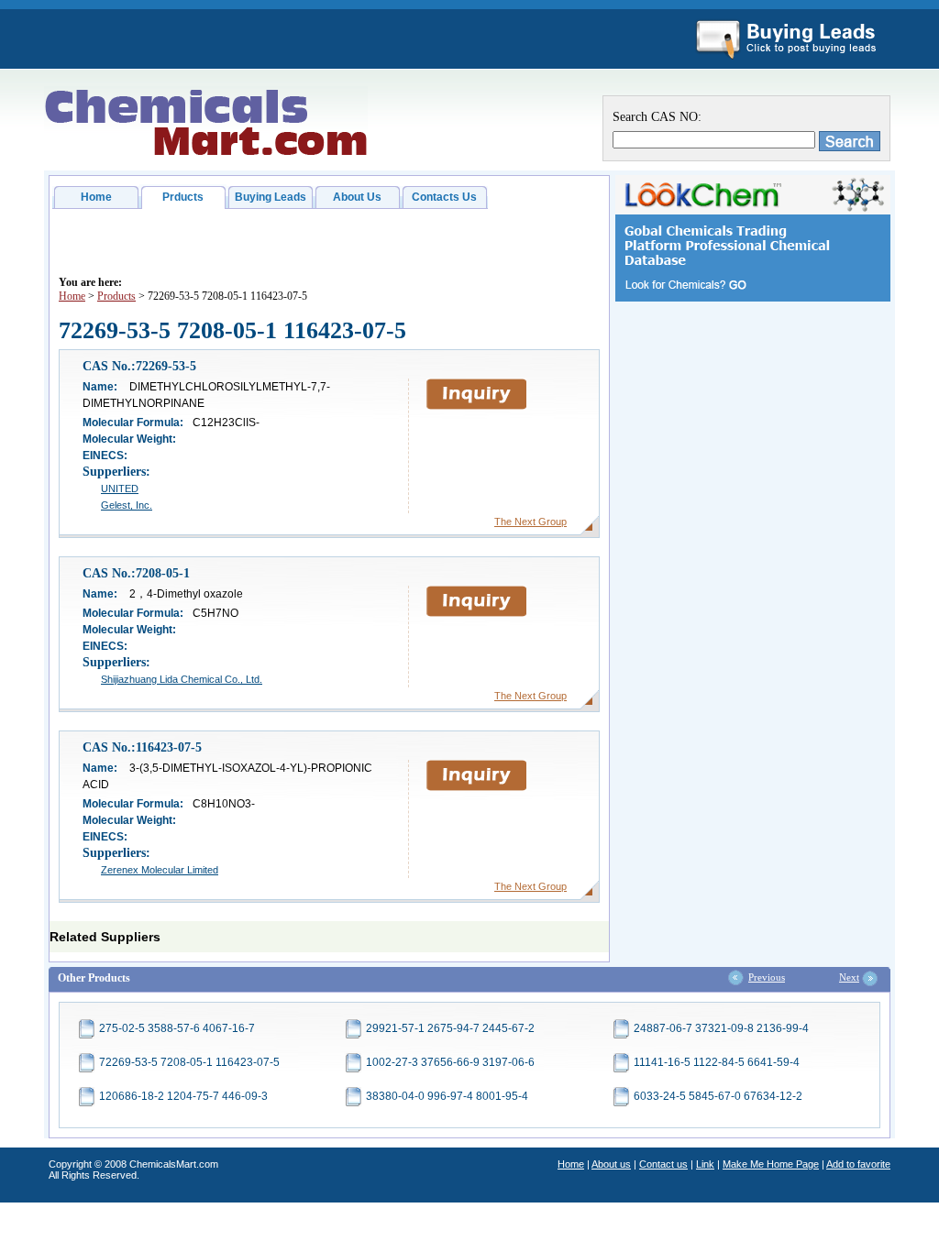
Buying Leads (270, 197)
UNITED (119, 488)
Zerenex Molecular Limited (159, 869)
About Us (357, 197)
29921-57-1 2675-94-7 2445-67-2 (450, 1028)
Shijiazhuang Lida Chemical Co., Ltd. (181, 679)
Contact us (663, 1164)
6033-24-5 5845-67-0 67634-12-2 (718, 1096)
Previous (766, 977)
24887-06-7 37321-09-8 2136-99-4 (721, 1028)
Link (705, 1164)
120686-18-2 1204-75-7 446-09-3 (183, 1096)
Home (96, 197)
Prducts (183, 197)
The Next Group (530, 521)
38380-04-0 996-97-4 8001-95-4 (447, 1096)
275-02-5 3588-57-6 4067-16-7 (177, 1028)
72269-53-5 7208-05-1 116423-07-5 (189, 1062)
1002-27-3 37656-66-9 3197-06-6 (450, 1062)
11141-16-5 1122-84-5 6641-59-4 (717, 1062)
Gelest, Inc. (126, 505)
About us (611, 1164)
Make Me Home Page (771, 1164)
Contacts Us (444, 197)
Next (849, 977)
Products (116, 296)
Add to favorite (858, 1164)
